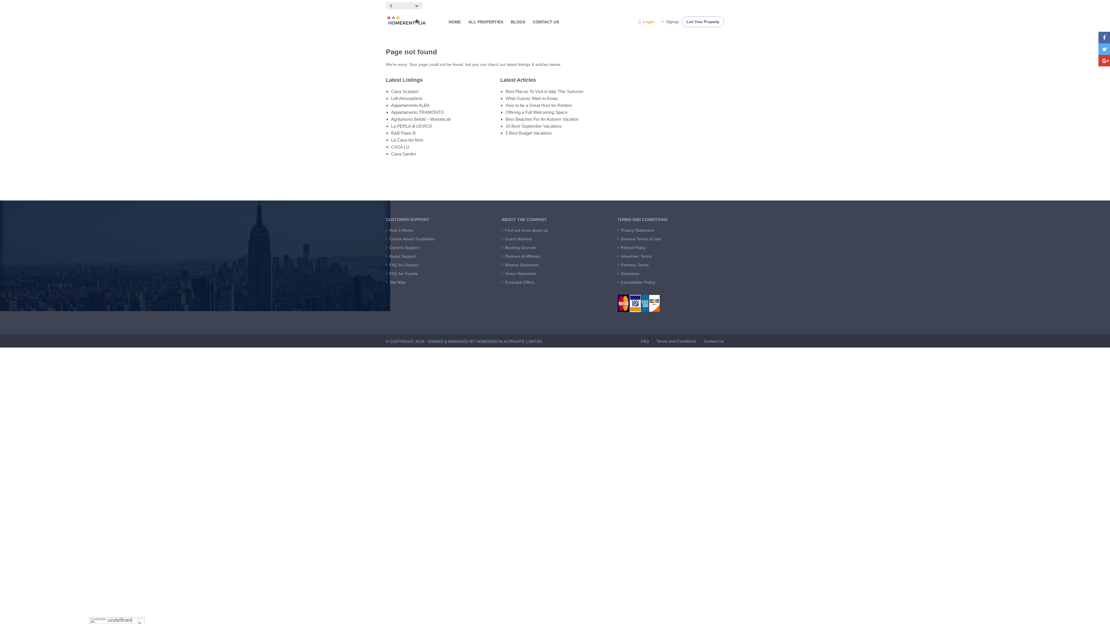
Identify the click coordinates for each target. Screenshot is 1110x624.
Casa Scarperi (404, 91)
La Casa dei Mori (407, 140)
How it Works (401, 230)
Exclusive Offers (519, 282)
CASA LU (400, 146)
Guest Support (402, 256)
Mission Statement (522, 265)
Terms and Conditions (676, 341)
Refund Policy (633, 247)
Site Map (397, 282)
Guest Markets (518, 239)
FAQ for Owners (404, 265)
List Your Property (703, 22)
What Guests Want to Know (532, 98)
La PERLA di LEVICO (411, 126)
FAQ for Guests (403, 273)
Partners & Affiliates (523, 256)
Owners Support (404, 247)
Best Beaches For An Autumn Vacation (542, 119)
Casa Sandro (403, 153)
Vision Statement (520, 273)
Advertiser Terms (636, 256)
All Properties (485, 22)
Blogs (518, 22)
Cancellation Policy (638, 282)
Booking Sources (520, 247)
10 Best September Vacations (534, 126)
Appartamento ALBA (410, 105)
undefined (119, 620)
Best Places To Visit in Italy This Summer (544, 91)
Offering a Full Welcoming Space (536, 112)
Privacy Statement (637, 230)
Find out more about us (526, 230)
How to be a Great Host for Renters (539, 105)
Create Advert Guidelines (412, 239)
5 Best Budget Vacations (529, 133)
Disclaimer (630, 273)
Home (455, 22)
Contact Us (546, 22)
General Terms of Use (641, 239)
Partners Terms (635, 265)
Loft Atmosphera (406, 98)
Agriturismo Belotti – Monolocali (420, 119)
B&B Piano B (403, 133)
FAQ (645, 341)
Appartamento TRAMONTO (417, 112)
